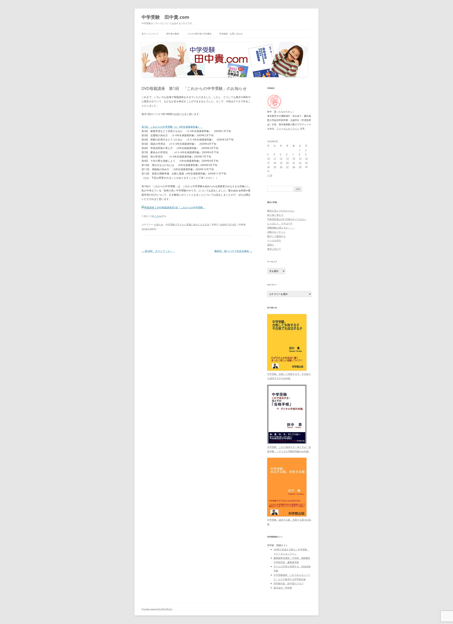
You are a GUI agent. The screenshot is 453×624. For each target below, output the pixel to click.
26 (281, 166)
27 (287, 166)
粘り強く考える (275, 215)
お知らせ (158, 224)
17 (268, 162)
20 (287, 162)
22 (300, 162)
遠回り (270, 244)
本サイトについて (150, 33)
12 (281, 158)
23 (306, 162)
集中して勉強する (276, 236)
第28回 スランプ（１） (158, 251)
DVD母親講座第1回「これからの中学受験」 (181, 207)
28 (294, 166)
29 (300, 166)
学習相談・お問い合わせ (231, 33)
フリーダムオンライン (287, 128)
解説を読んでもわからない (281, 210)
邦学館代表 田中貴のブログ (288, 583)
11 (275, 158)
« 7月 (269, 175)
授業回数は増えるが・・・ (281, 227)
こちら (157, 216)
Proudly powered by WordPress (157, 609)
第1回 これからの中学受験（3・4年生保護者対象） (172, 126)
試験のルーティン (276, 232)
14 (294, 158)
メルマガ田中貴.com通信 (199, 33)
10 (268, 158)
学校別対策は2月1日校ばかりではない (286, 219)
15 (300, 158)
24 (268, 166)
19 (281, 162)
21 (294, 162)
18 (275, 162)
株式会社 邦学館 (283, 587)
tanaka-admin (149, 228)
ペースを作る (274, 240)
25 (275, 166)
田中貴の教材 (172, 33)
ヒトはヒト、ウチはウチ (280, 223)
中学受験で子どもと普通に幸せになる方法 (187, 224)
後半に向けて (274, 249)
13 (287, 158)
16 (306, 158)
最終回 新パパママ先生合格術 (233, 251)
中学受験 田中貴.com (165, 17)
